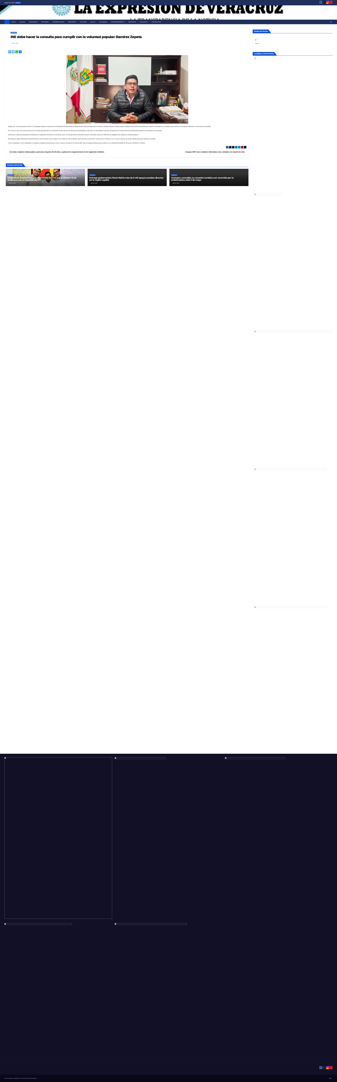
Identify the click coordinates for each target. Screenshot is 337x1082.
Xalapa (22, 22)
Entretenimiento (118, 22)
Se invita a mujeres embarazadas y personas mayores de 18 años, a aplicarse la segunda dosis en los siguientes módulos (56, 152)
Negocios (132, 22)
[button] (328, 22)
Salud (92, 22)
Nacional (45, 22)
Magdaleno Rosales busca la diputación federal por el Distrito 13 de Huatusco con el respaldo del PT (42, 179)
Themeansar (33, 1078)
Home (330, 1078)
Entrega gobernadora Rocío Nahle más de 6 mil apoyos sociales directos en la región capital (126, 179)
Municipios (33, 22)
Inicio (13, 22)
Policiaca (144, 22)
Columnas (103, 22)
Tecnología (156, 22)
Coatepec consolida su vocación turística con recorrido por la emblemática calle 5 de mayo (202, 179)
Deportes (72, 22)
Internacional (58, 22)
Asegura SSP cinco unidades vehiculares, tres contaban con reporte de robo (215, 152)
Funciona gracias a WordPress (12, 1078)
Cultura (83, 22)
